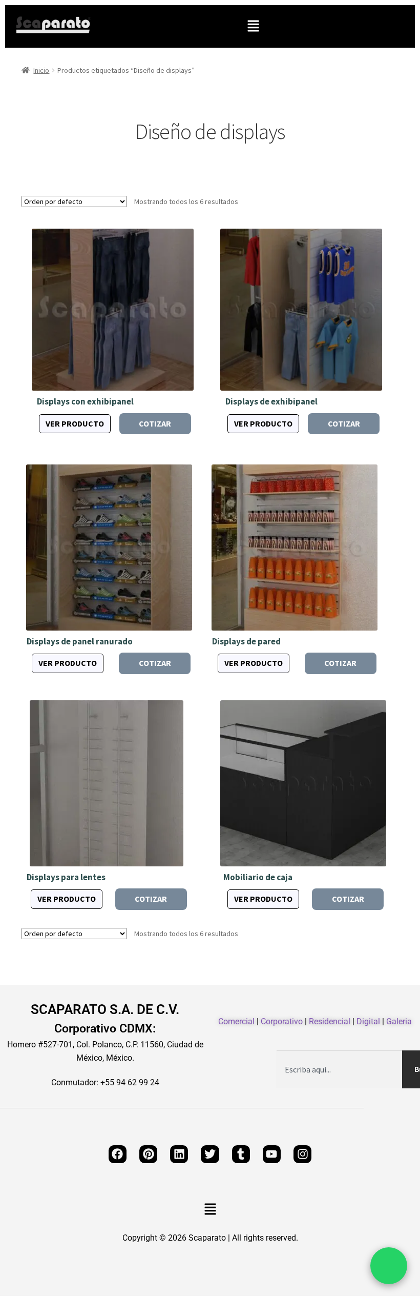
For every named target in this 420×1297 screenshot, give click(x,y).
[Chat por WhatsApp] (388, 1265)
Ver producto (75, 423)
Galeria (399, 1021)
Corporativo (282, 1021)
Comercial (236, 1021)
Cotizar (155, 423)
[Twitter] (210, 1154)
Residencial (329, 1021)
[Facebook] (118, 1154)
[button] (253, 26)
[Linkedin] (179, 1154)
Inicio (41, 70)
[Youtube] (272, 1154)
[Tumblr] (241, 1154)
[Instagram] (302, 1154)
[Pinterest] (148, 1154)
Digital (368, 1021)
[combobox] (339, 1069)
